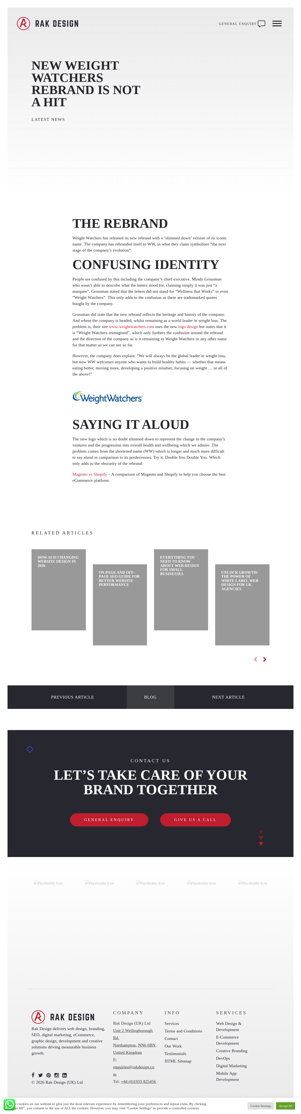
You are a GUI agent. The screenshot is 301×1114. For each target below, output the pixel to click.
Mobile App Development (227, 1076)
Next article (228, 697)
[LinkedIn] (64, 1075)
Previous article (72, 697)
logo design (188, 326)
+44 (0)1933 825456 (138, 1081)
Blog (150, 697)
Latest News (48, 119)
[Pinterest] (48, 1075)
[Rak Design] (47, 24)
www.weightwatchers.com (131, 326)
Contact (171, 1038)
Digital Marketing (231, 1065)
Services (172, 1023)
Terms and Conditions (183, 1031)
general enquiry (109, 820)
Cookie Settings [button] (260, 1106)
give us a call (195, 820)
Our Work (173, 1046)
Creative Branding (231, 1050)
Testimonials (175, 1053)
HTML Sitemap (178, 1061)
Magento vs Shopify (89, 474)
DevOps (223, 1058)
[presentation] (255, 659)
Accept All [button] (285, 1106)
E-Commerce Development (227, 1040)
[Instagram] (56, 1075)
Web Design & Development (229, 1026)
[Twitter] (40, 1075)
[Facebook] (33, 1075)
